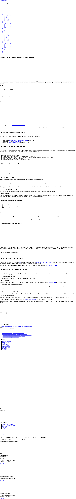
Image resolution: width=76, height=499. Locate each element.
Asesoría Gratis (5, 32)
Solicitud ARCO (5, 435)
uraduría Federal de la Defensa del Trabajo (43, 262)
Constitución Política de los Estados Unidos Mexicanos (18, 140)
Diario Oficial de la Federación (13, 142)
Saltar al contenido (3, 0)
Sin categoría (4, 348)
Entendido (2, 463)
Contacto (3, 28)
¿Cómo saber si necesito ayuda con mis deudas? (10, 337)
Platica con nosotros (7, 30)
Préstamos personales (8, 27)
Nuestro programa (5, 14)
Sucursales (6, 29)
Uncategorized (4, 349)
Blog (3, 22)
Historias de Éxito (7, 18)
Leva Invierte (4, 427)
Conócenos (4, 21)
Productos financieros (6, 347)
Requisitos (6, 17)
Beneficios (6, 16)
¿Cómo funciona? (7, 15)
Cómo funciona (7, 35)
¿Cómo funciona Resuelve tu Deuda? (8, 425)
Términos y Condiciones (6, 432)
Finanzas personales (7, 26)
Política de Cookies (5, 434)
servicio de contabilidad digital (30, 299)
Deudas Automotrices (8, 20)
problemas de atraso (52, 282)
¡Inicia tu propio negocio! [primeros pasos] (25, 326)
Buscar (1, 327)
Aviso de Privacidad (5, 433)
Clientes (3, 31)
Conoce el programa (5, 34)
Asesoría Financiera (5, 342)
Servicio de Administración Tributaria (18, 125)
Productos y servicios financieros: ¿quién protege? (9, 326)
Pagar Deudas (4, 426)
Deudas (5, 24)
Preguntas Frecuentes (8, 19)
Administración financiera (9, 23)
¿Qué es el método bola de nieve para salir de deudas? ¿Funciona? (13, 336)
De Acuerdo (2, 480)
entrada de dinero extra (32, 273)
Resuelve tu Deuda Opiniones (7, 424)
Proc (20, 262)
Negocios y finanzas (8, 25)
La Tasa (54, 297)
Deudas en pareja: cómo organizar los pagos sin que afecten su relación (14, 334)
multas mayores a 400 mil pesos (51, 265)
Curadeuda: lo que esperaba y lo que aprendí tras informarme (13, 333)
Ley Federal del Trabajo (17, 141)
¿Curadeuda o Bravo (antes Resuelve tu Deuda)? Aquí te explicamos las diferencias (16, 335)
